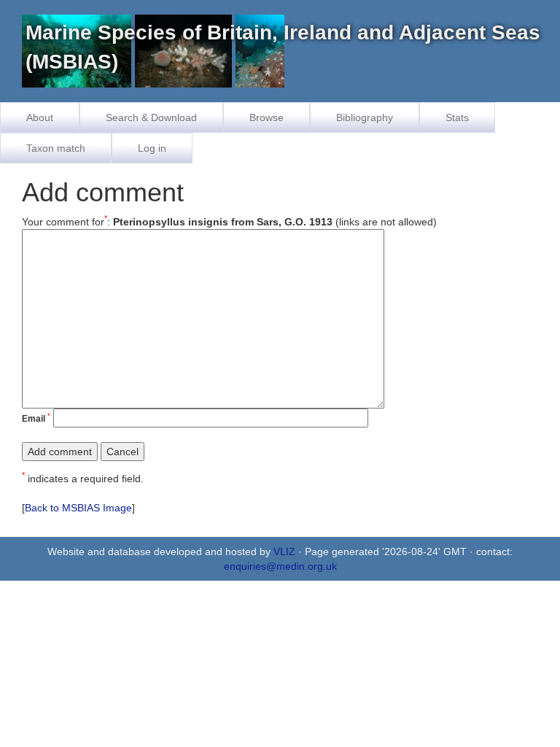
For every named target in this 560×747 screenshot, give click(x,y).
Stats (457, 117)
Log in (152, 148)
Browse (266, 117)
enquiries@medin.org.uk (280, 566)
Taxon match (55, 148)
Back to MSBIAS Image (78, 508)
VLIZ (284, 551)
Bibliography (364, 117)
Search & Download (151, 117)
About (39, 117)
